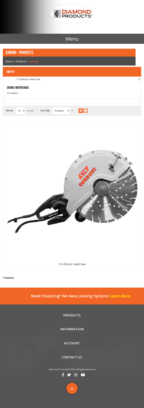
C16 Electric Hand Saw (72, 264)
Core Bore (12, 93)
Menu (72, 38)
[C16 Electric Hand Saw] (72, 193)
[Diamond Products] (72, 14)
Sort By (45, 110)
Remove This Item (139, 79)
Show (9, 110)
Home (9, 61)
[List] (85, 110)
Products (21, 61)
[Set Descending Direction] (72, 110)
